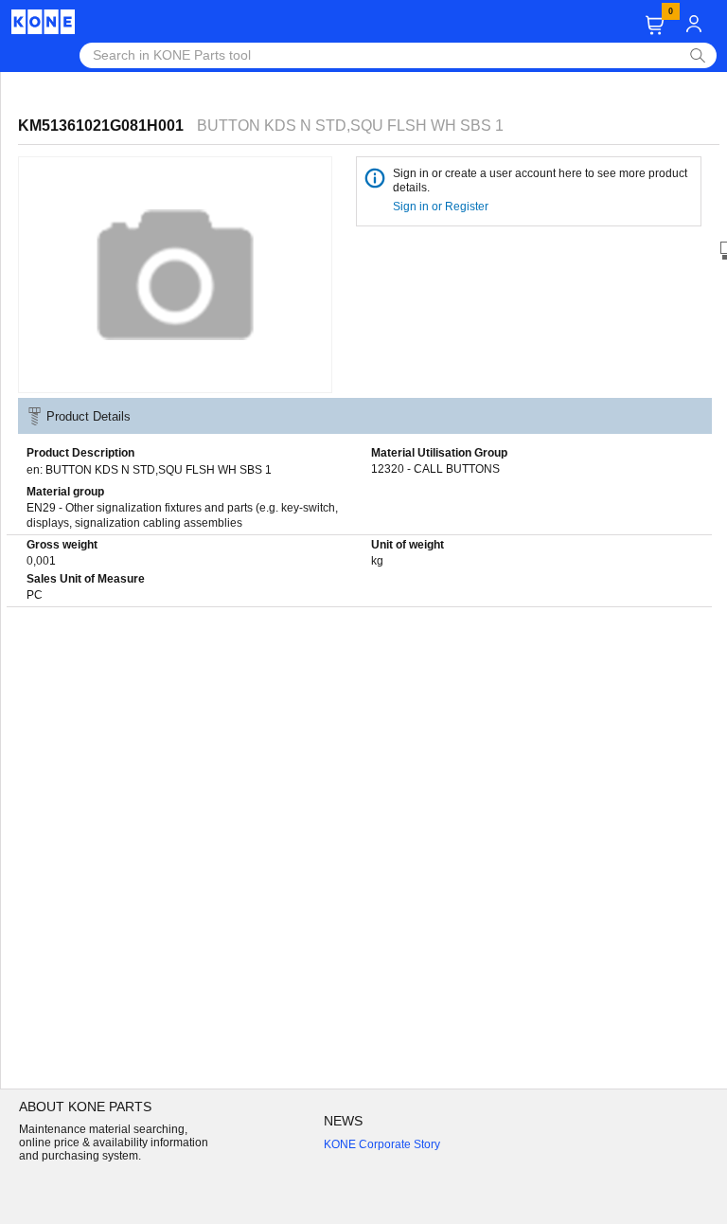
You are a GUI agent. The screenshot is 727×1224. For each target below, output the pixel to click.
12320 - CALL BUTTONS (435, 469)
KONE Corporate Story (382, 1144)
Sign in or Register (442, 206)
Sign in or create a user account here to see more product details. (540, 180)
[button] (655, 25)
